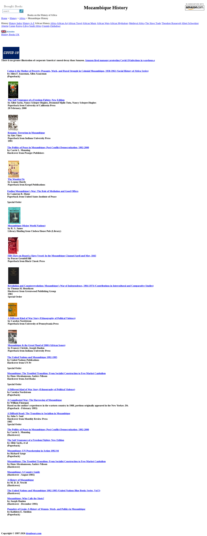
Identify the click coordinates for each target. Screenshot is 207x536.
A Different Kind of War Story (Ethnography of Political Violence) (41, 318)
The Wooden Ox (16, 179)
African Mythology (119, 23)
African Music (89, 23)
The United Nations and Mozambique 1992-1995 (32, 357)
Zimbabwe (55, 26)
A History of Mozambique (20, 480)
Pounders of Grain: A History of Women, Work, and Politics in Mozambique (46, 509)
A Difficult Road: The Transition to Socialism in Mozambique (38, 413)
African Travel (75, 23)
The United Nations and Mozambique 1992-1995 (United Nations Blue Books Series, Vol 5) (53, 490)
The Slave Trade (153, 23)
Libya (26, 26)
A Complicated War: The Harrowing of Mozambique (34, 400)
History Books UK (10, 34)
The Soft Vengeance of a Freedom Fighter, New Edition (36, 100)
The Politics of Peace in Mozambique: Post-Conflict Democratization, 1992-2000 (48, 147)
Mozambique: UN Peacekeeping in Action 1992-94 (33, 450)
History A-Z (28, 23)
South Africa (35, 26)
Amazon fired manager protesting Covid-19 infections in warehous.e (120, 60)
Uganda (46, 26)
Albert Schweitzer (190, 23)
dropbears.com (33, 533)
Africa (22, 18)
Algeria (4, 26)
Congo (12, 26)
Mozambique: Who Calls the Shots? (25, 498)
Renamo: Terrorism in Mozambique (26, 132)
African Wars (103, 23)
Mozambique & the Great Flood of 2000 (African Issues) (36, 345)
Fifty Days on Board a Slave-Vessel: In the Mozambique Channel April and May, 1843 (52, 255)
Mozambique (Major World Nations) (26, 225)
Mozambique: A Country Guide (23, 472)
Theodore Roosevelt (171, 23)
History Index (15, 23)
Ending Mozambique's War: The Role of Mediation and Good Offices (42, 191)
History (13, 18)
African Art (62, 23)
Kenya (19, 26)
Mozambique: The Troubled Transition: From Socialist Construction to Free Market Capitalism (56, 373)
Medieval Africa (137, 23)
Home (4, 18)
